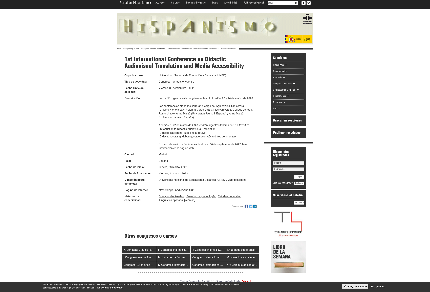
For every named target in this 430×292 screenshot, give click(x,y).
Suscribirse (299, 203)
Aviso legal (246, 281)
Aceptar (299, 177)
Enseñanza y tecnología (200, 196)
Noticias (277, 109)
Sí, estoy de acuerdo (355, 286)
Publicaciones (279, 96)
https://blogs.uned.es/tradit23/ (176, 190)
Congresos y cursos (131, 48)
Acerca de (160, 3)
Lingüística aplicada (171, 200)
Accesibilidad (230, 3)
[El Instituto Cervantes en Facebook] (303, 2)
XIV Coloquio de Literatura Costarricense (251, 265)
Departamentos (280, 71)
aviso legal (66, 287)
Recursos (278, 102)
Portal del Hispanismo (135, 3)
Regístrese (299, 183)
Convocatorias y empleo (284, 90)
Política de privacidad (254, 3)
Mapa (215, 3)
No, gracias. (378, 286)
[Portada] (215, 28)
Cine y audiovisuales (171, 196)
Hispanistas (278, 65)
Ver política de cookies (110, 287)
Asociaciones (279, 78)
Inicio (119, 48)
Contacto (175, 3)
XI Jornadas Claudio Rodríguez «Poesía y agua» (153, 250)
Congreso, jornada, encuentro (153, 48)
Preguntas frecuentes (196, 3)
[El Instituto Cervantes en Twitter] (308, 2)
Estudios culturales (229, 196)
